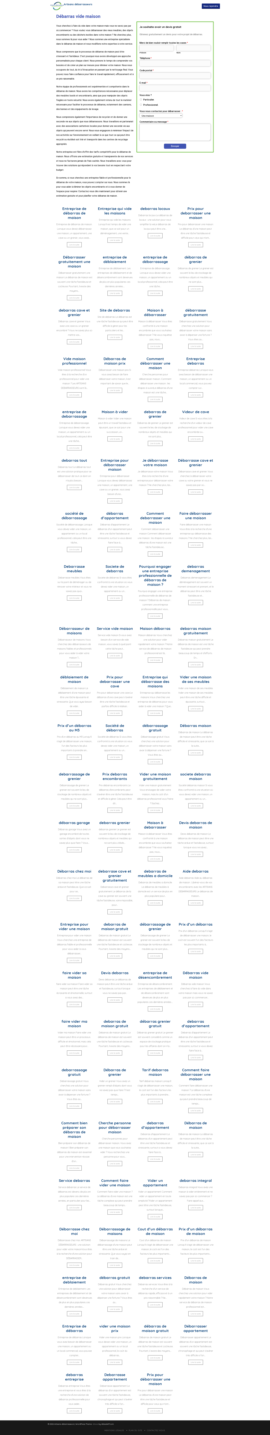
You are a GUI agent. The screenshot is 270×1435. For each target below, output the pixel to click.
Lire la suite (74, 245)
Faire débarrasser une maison (195, 515)
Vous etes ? (146, 95)
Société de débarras (114, 727)
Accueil (140, 6)
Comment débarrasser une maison (155, 363)
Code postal (147, 70)
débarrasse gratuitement (196, 312)
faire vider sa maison (74, 975)
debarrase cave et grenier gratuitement (114, 876)
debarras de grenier (155, 414)
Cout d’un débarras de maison (155, 1231)
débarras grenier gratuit (155, 1023)
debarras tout (74, 460)
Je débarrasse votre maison (155, 462)
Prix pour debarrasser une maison (196, 213)
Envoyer (175, 146)
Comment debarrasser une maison (155, 518)
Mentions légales (114, 1430)
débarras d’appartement (115, 515)
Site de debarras (115, 310)
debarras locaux (155, 208)
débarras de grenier (195, 259)
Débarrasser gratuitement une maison (74, 261)
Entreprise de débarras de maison (74, 213)
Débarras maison (195, 725)
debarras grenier (114, 822)
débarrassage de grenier (155, 926)
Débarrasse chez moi (74, 1231)
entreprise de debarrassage (74, 414)
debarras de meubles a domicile (155, 873)
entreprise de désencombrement (155, 975)
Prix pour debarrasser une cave (115, 681)
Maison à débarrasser (155, 312)
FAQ (190, 6)
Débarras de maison (195, 1125)
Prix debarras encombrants (114, 776)
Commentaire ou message (154, 121)
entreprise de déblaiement (115, 259)
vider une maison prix (114, 1328)
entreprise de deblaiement (74, 1279)
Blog (197, 6)
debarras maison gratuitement (195, 630)
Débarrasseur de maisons (74, 630)
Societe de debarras (114, 568)
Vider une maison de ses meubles (195, 679)
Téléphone (146, 58)
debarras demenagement (195, 568)
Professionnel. (150, 105)
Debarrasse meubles (74, 568)
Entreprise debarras (195, 361)
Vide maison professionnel (74, 361)
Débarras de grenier (115, 1072)
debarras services (155, 1277)
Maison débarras (155, 628)
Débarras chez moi (74, 871)
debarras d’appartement (196, 1023)
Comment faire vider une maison (114, 1182)
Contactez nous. (155, 6)
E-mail (144, 82)
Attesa (95, 1424)
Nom (178, 53)
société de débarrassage (74, 515)
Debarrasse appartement (115, 1377)
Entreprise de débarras (74, 1328)
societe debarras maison (195, 776)
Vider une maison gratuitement (155, 776)
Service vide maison (115, 628)
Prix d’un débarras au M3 (74, 727)
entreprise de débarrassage (155, 259)
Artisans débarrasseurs (78, 4)
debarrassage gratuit (74, 1072)
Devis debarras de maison (195, 825)
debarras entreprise (74, 1377)
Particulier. (148, 99)
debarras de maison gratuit (114, 926)
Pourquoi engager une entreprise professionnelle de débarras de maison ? (155, 575)
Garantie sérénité (175, 6)
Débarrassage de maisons (114, 1231)
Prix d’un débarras (195, 924)
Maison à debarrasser (155, 825)
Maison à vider (115, 411)
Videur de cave (195, 411)
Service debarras (74, 1180)
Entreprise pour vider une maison (74, 926)
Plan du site (135, 1430)
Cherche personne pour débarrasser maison (115, 1127)
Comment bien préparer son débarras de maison (74, 1130)
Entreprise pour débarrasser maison (115, 465)
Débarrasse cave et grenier (195, 462)
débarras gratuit (114, 1277)
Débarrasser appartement (196, 1328)
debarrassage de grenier (74, 776)
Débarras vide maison (195, 975)
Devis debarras (115, 973)
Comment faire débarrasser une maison (196, 1074)
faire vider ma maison (74, 1023)
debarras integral (196, 1180)
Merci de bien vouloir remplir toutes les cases (164, 43)
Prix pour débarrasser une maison (155, 1379)
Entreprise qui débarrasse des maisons (155, 681)
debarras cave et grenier (74, 312)
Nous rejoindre (210, 6)
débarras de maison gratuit (155, 1328)
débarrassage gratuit (155, 727)
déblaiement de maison (74, 679)
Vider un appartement (155, 1182)
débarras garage (74, 822)
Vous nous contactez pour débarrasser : (161, 111)
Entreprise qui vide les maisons (115, 210)
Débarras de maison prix (115, 361)
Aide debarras (196, 871)
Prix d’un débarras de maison (195, 1231)
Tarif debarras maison (155, 1072)
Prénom (143, 53)
